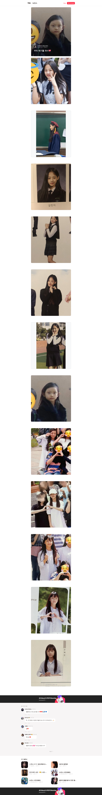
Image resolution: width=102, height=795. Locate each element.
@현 (60, 782)
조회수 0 (64, 765)
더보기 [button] (50, 751)
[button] (64, 3)
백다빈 (30, 774)
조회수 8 (64, 782)
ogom (60, 765)
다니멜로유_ (32, 765)
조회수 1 (37, 765)
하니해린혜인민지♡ (63, 774)
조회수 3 (35, 774)
